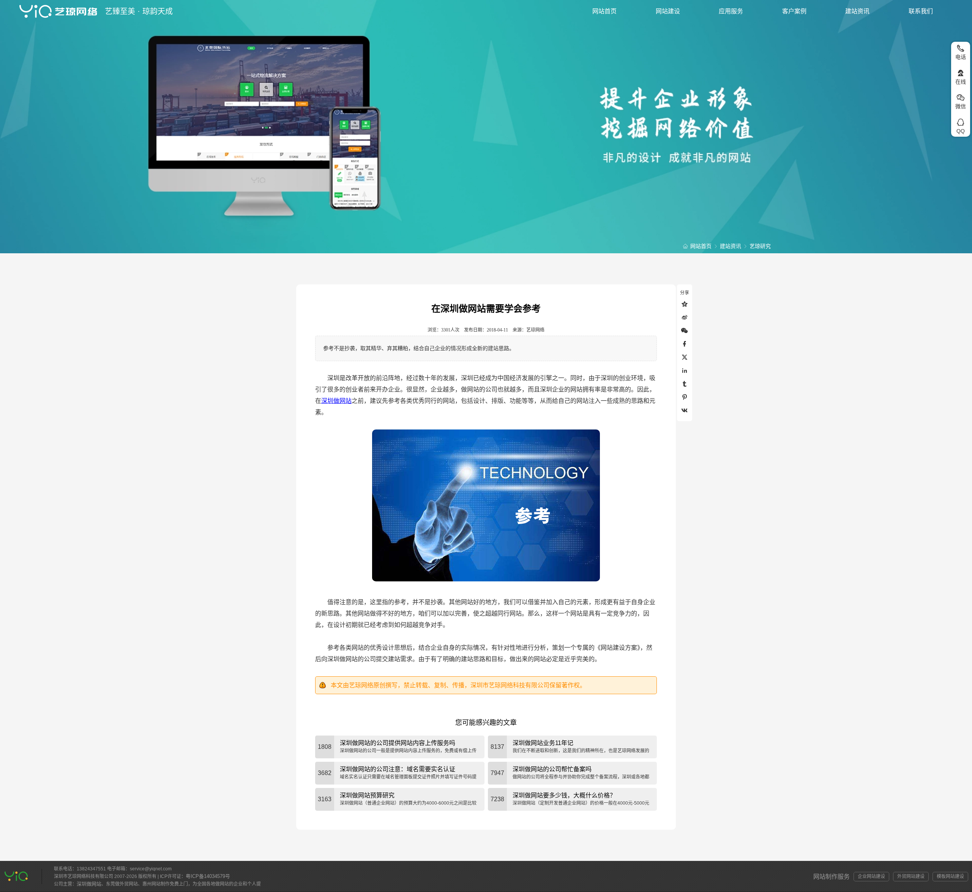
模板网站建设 (950, 876)
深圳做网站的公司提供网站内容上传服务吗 (397, 743)
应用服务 (731, 11)
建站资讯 (857, 11)
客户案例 (794, 11)
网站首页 (604, 11)
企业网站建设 (871, 876)
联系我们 (921, 11)
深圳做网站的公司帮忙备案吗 (552, 769)
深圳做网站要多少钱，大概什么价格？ (564, 795)
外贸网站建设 (911, 876)
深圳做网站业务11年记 (543, 743)
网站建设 (668, 11)
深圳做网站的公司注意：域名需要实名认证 (397, 769)
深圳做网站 (336, 401)
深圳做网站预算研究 (367, 795)
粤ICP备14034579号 (208, 876)
